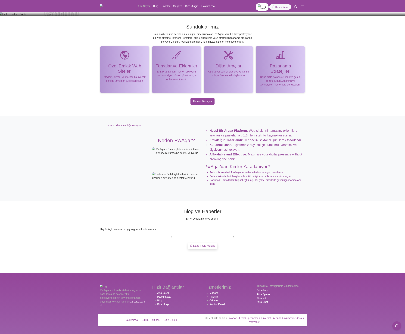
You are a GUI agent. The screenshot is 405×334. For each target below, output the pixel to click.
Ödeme (213, 300)
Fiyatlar (166, 6)
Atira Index (263, 298)
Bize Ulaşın (191, 6)
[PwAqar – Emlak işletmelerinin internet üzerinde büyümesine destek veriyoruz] (104, 6)
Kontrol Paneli (217, 304)
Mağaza (177, 6)
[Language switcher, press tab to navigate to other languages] (262, 7)
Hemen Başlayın (202, 101)
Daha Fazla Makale (204, 245)
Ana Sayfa (144, 6)
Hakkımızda (208, 6)
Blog (155, 6)
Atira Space (263, 294)
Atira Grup (262, 290)
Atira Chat (262, 302)
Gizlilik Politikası (151, 320)
